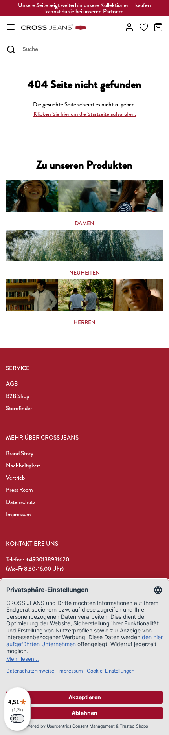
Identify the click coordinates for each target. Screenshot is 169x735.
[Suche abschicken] (11, 49)
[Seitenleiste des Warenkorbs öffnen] (158, 27)
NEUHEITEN (84, 273)
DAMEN (84, 223)
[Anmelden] (129, 27)
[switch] (17, 718)
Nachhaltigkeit (23, 465)
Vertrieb (15, 477)
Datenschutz (20, 502)
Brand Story (19, 453)
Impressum (18, 514)
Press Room (19, 490)
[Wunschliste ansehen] (144, 27)
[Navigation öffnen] (10, 27)
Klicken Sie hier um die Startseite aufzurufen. (84, 114)
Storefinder (19, 408)
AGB (12, 383)
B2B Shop (17, 396)
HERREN (84, 322)
